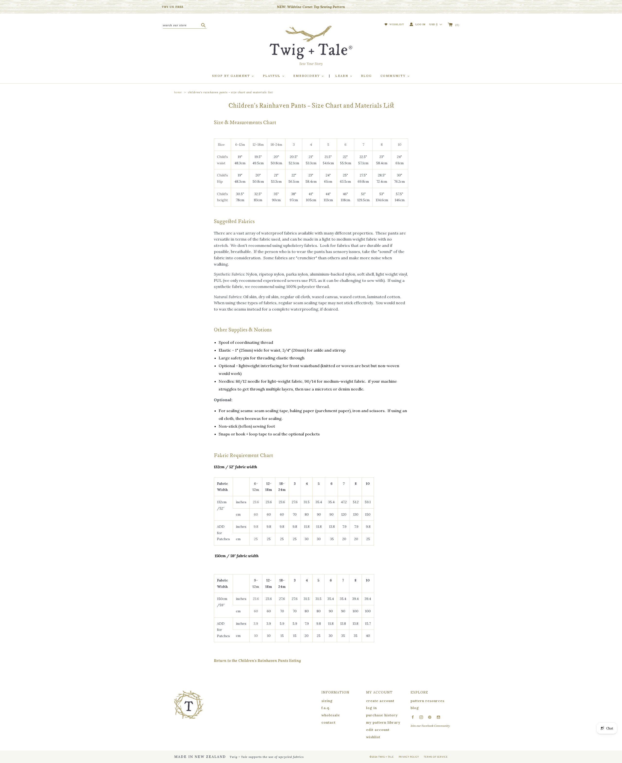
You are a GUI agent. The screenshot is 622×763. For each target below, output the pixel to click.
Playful (272, 76)
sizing (327, 701)
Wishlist (396, 24)
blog (415, 708)
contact (328, 722)
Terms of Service (436, 756)
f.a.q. (325, 708)
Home (178, 92)
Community (393, 76)
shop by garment (231, 76)
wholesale (330, 715)
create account (380, 701)
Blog (366, 76)
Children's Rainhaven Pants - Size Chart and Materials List (230, 92)
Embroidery (307, 76)
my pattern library (383, 722)
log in (371, 708)
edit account (377, 730)
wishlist (373, 737)
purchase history (382, 715)
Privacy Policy (409, 756)
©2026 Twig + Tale (382, 756)
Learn (342, 76)
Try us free (172, 7)
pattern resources (427, 701)
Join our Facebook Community (430, 726)
